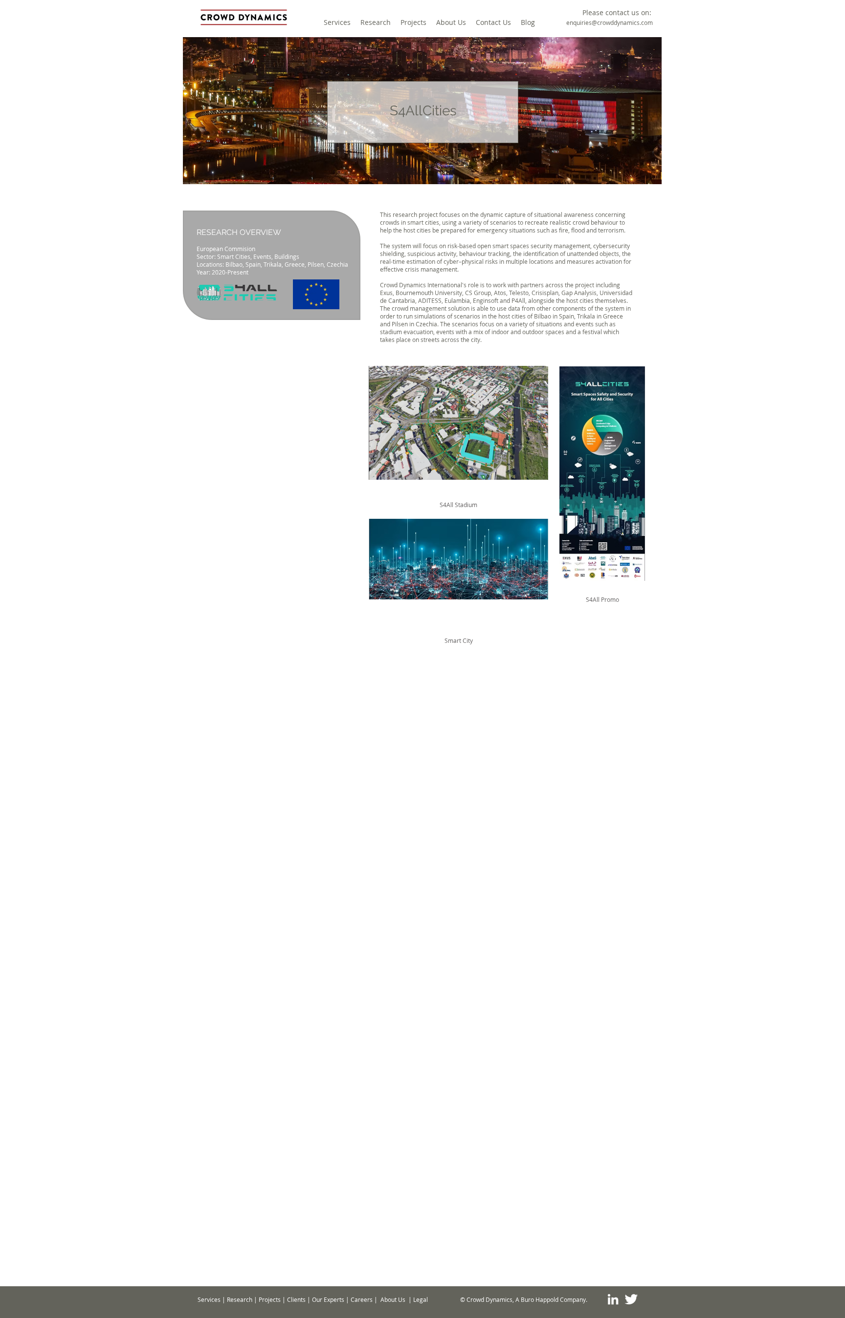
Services (209, 1299)
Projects (270, 1299)
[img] (458, 575)
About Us (392, 1299)
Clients (296, 1299)
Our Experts (328, 1299)
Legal (420, 1299)
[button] (616, 13)
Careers (362, 1299)
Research (239, 1299)
